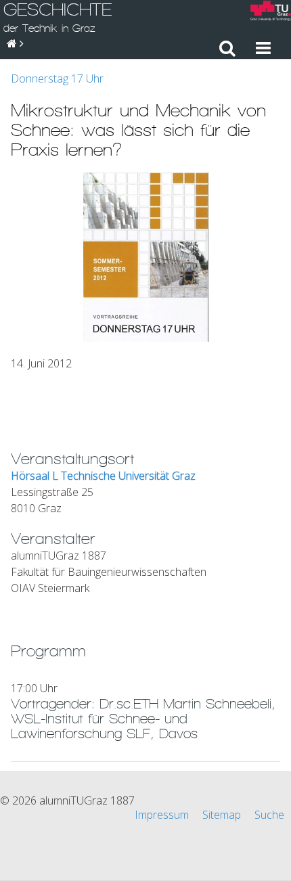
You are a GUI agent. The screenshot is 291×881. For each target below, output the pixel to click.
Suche (269, 814)
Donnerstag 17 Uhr (57, 78)
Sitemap (221, 814)
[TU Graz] (270, 12)
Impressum (162, 814)
